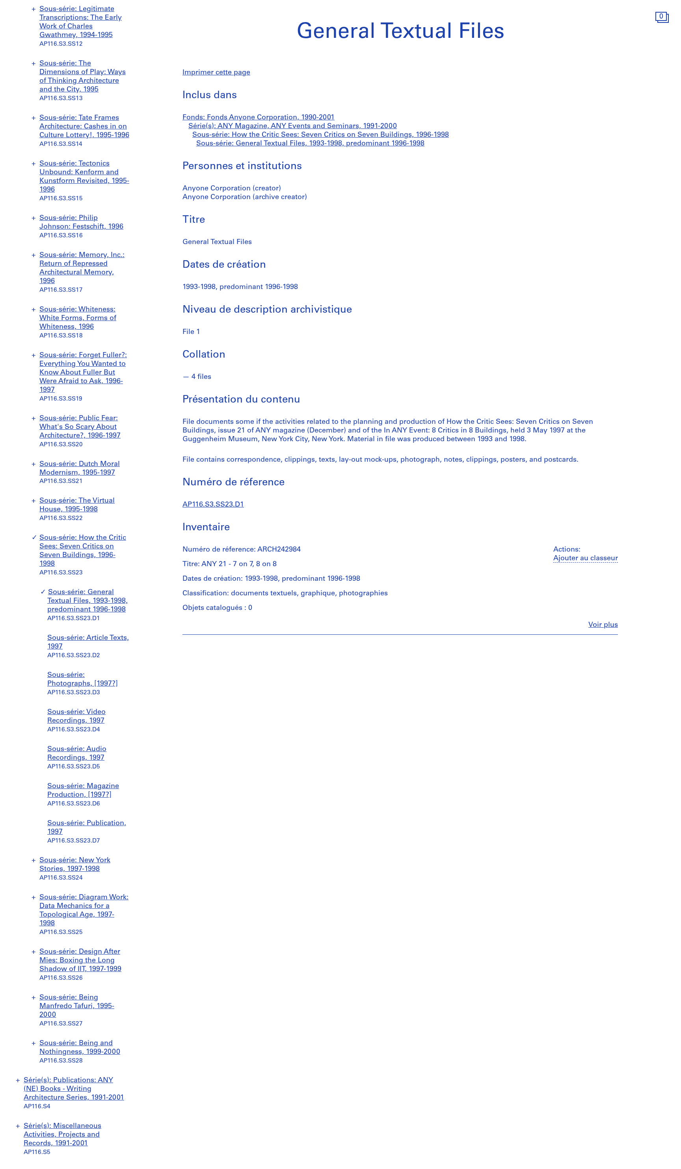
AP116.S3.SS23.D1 (213, 505)
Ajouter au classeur (585, 558)
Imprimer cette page (216, 72)
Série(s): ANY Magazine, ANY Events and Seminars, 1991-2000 (292, 126)
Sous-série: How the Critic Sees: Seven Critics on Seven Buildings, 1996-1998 (320, 135)
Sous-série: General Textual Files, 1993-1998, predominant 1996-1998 (87, 601)
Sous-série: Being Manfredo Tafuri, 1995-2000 (76, 1006)
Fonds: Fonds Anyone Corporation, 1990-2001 (258, 117)
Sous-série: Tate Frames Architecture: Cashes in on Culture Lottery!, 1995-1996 (84, 127)
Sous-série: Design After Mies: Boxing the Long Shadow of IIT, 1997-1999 (80, 961)
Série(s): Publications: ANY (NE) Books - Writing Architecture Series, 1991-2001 (74, 1089)
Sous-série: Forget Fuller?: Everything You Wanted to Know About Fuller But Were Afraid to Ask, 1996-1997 (83, 373)
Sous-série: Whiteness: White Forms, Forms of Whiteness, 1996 (77, 318)
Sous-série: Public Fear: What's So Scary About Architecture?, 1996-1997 (80, 427)
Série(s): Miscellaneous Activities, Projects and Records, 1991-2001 (62, 1135)
